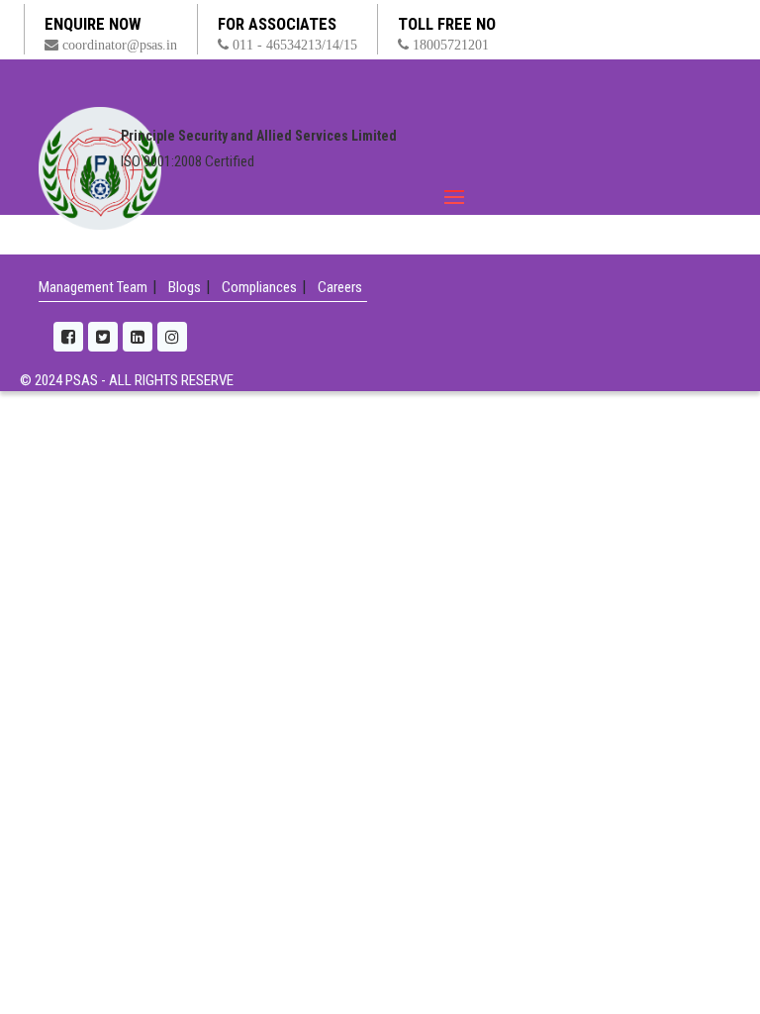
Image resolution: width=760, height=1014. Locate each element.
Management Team (93, 287)
